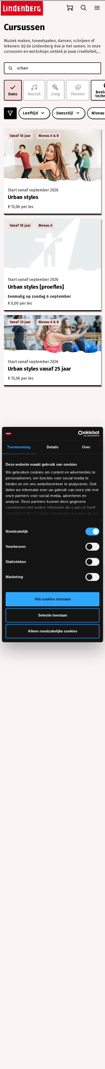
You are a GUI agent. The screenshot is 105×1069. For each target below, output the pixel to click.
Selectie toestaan (52, 615)
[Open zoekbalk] (83, 8)
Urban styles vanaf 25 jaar (39, 368)
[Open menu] (97, 8)
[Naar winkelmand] (70, 8)
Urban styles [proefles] (36, 287)
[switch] (92, 547)
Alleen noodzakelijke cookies (52, 631)
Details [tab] (53, 447)
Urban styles (23, 197)
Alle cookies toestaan (52, 599)
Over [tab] (86, 447)
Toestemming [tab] (18, 447)
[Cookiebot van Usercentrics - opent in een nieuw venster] (78, 433)
